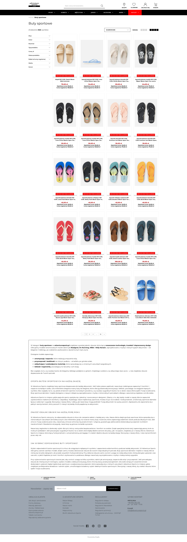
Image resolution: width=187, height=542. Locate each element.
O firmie (66, 503)
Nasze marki (67, 505)
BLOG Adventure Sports (72, 513)
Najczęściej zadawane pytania (40, 517)
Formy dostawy (34, 503)
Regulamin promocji (103, 510)
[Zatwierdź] (102, 5)
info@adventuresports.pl (137, 510)
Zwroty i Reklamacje (36, 508)
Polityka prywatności (103, 503)
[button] (117, 30)
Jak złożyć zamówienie (37, 501)
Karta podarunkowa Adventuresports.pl (36, 511)
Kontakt (66, 508)
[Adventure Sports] (34, 4)
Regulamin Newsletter (103, 505)
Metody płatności (35, 505)
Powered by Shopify (93, 537)
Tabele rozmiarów (35, 515)
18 (100, 334)
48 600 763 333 (134, 502)
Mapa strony (67, 510)
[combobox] (81, 5)
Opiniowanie (100, 508)
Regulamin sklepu (102, 501)
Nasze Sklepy (68, 501)
